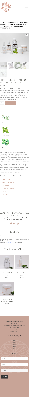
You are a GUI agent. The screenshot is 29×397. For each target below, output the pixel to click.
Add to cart (10, 103)
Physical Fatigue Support (16, 24)
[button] (26, 35)
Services (14, 342)
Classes (14, 344)
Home (2, 22)
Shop (14, 348)
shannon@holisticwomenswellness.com (14, 325)
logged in (10, 242)
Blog (14, 346)
